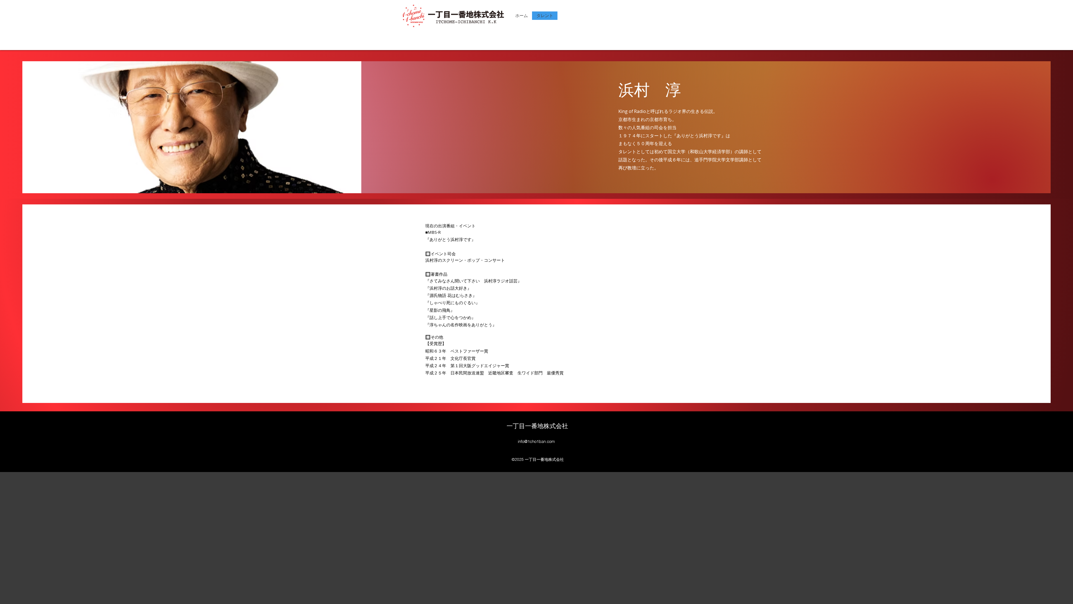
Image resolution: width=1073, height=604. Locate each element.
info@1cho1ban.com (536, 441)
